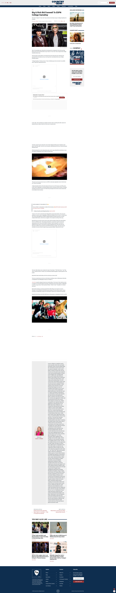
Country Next (70, 6)
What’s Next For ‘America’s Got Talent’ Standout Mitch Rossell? (58, 511)
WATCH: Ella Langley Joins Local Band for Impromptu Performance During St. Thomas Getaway (40, 557)
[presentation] (40, 527)
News (44, 6)
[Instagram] (5, 3)
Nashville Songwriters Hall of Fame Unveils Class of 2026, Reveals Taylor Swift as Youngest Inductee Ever (58, 557)
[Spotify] (11, 3)
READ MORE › (34, 540)
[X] (59, 21)
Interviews (64, 6)
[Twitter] (4, 3)
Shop (76, 6)
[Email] (64, 21)
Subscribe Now (77, 79)
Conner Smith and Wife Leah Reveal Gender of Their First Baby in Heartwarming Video (40, 537)
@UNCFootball (57, 207)
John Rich (34, 282)
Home (40, 6)
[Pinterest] (61, 21)
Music (49, 6)
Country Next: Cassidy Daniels (75, 43)
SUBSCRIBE (112, 2)
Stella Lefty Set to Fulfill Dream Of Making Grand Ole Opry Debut (58, 536)
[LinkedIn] (63, 21)
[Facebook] (2, 3)
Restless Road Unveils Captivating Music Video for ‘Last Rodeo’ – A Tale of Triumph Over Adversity (41, 512)
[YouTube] (7, 3)
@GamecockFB (64, 207)
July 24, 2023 (52, 211)
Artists (53, 6)
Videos (58, 6)
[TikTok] (9, 3)
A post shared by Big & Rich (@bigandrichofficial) (44, 255)
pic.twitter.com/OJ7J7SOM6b (38, 208)
